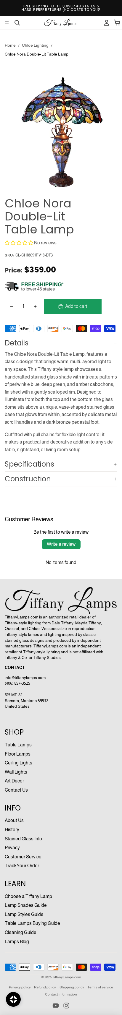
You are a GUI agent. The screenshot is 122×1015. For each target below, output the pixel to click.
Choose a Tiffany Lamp (28, 896)
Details (16, 343)
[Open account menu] (106, 22)
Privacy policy (20, 987)
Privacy (12, 847)
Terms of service (100, 987)
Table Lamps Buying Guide (32, 923)
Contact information (61, 994)
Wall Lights (16, 771)
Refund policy (45, 987)
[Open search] (17, 23)
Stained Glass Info (23, 838)
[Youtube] (55, 1005)
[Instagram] (66, 1005)
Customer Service (23, 856)
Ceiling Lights (18, 762)
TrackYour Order (22, 865)
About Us (14, 820)
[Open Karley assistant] (13, 999)
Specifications (29, 464)
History (12, 829)
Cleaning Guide (20, 932)
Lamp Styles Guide (24, 914)
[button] (19, 242)
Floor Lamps (17, 753)
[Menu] (7, 23)
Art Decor (14, 780)
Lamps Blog (17, 941)
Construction (28, 479)
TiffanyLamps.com (66, 977)
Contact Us (16, 789)
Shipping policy (72, 987)
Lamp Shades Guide (26, 905)
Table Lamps (18, 744)
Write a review (61, 544)
